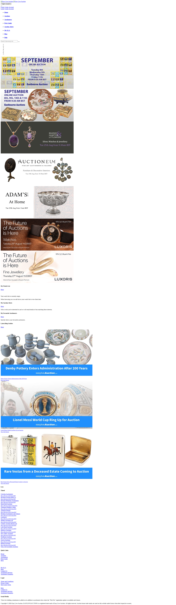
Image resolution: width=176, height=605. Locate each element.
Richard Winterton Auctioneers (10, 500)
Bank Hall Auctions (6, 504)
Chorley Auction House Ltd (9, 523)
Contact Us (4, 571)
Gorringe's (4, 517)
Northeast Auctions (6, 537)
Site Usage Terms (6, 585)
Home (2, 554)
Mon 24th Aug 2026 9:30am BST (9, 505)
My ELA (3, 567)
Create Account (9, 7)
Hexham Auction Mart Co (8, 497)
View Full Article (5, 380)
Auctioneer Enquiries (7, 574)
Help (2, 569)
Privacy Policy (5, 583)
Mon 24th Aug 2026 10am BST (8, 509)
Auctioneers (4, 557)
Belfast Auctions (5, 543)
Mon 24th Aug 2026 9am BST (8, 495)
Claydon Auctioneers (7, 494)
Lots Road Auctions (6, 527)
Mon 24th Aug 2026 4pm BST (8, 535)
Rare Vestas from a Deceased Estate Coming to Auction (14, 481)
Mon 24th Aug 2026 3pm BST (8, 532)
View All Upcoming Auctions (9, 546)
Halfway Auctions (6, 530)
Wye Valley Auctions (7, 533)
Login (2, 7)
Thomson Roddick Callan (8, 507)
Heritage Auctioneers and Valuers (10, 514)
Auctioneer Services (6, 572)
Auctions (3, 555)
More (2, 289)
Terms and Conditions (7, 581)
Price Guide (4, 559)
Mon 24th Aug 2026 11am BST (8, 528)
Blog (2, 560)
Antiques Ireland (5, 510)
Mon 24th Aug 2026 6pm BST (8, 538)
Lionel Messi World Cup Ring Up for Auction (12, 430)
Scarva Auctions (5, 540)
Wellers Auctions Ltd (7, 520)
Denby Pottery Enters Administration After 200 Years (14, 378)
